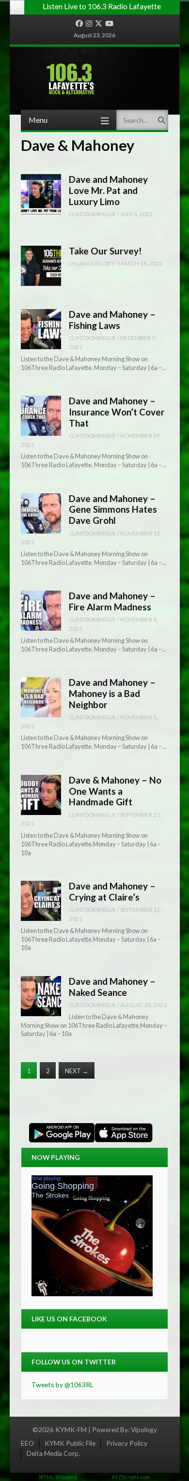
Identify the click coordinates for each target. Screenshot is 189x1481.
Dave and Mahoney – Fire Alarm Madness (112, 601)
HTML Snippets (58, 1477)
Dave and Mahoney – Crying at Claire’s (112, 891)
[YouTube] (109, 23)
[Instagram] (89, 23)
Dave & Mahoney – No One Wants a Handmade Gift (115, 790)
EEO (27, 1443)
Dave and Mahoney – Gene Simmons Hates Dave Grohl (113, 509)
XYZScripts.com (130, 1477)
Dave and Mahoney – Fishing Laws (112, 320)
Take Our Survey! (105, 250)
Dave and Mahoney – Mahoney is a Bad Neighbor (112, 693)
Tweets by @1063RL (63, 1384)
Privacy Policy (126, 1443)
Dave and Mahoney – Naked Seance (112, 987)
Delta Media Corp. (53, 1453)
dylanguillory (91, 263)
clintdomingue (92, 213)
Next (76, 1071)
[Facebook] (79, 23)
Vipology (144, 1429)
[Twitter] (98, 23)
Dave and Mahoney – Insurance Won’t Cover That (117, 411)
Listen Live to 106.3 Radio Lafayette (102, 6)
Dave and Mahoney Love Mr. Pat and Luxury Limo (108, 190)
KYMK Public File (70, 1443)
